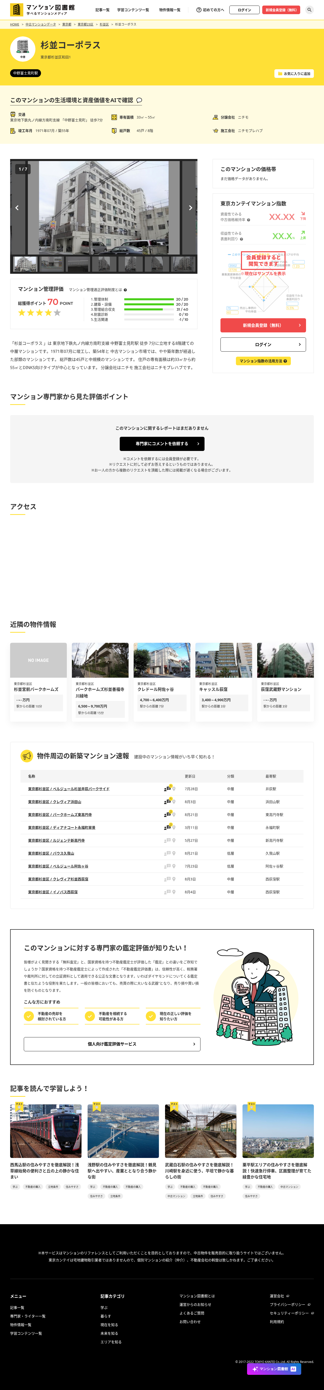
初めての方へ (213, 9)
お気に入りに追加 (297, 73)
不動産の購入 (32, 1187)
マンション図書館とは (197, 1295)
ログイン (244, 10)
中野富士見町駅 (25, 73)
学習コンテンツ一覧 (133, 9)
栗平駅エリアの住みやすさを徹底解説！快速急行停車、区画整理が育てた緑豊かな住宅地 (276, 1171)
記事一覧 (102, 9)
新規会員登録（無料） (282, 10)
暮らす (105, 1316)
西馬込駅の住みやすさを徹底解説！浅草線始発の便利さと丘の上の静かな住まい (44, 1171)
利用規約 (277, 1321)
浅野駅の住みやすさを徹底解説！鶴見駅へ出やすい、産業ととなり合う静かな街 (122, 1171)
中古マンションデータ (41, 24)
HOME (14, 24)
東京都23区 (85, 24)
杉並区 (104, 24)
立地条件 (53, 1187)
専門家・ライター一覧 (28, 1316)
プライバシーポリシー (287, 1304)
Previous (17, 207)
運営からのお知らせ (195, 1304)
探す (309, 10)
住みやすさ (72, 1187)
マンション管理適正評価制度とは (95, 289)
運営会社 (277, 1295)
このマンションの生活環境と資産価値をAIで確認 (71, 100)
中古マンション (176, 1196)
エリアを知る (111, 1341)
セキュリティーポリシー (289, 1313)
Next (189, 207)
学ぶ (15, 1187)
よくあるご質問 (191, 1313)
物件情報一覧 (169, 9)
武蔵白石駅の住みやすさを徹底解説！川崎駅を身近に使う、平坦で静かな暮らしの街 (199, 1171)
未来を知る (109, 1333)
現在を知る (109, 1324)
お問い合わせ (190, 1321)
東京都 (66, 24)
